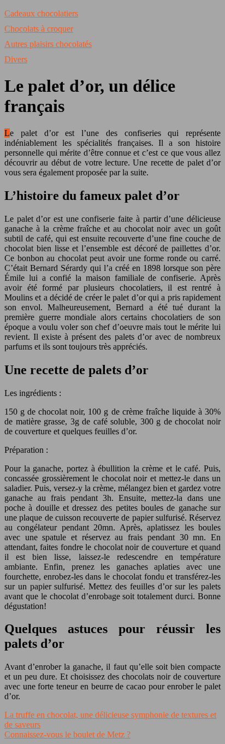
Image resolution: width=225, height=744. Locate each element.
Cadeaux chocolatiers (41, 13)
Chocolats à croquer (38, 28)
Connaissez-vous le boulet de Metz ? (67, 734)
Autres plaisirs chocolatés (48, 44)
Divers (15, 59)
